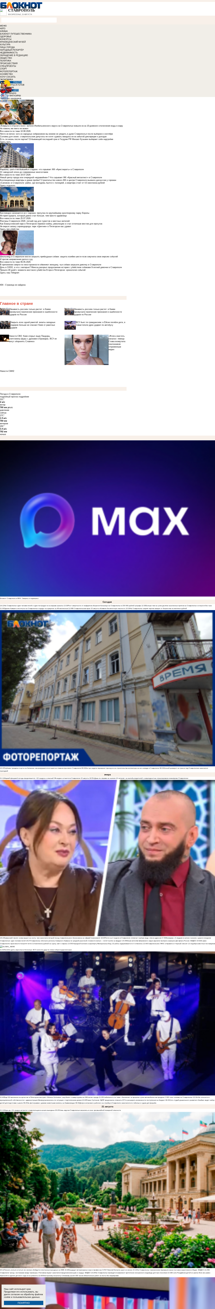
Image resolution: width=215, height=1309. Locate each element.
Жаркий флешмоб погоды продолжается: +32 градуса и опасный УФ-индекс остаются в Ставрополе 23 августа (46, 778)
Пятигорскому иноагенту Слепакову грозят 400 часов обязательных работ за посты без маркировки (80, 1275)
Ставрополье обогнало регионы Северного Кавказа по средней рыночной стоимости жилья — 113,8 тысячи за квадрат (76, 941)
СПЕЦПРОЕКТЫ (8, 66)
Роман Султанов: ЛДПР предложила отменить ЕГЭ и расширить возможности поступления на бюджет (125, 1100)
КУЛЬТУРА (5, 44)
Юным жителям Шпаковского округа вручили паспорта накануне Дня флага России (158, 941)
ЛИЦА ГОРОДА (7, 47)
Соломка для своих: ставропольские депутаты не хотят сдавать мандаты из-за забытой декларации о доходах (53, 136)
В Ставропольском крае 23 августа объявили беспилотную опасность (98, 608)
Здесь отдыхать (7, 185)
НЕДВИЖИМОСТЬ (9, 52)
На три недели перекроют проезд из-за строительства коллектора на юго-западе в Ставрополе (123, 768)
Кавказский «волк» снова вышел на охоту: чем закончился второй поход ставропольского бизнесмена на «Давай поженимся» (52, 938)
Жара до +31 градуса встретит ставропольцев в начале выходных (29, 1110)
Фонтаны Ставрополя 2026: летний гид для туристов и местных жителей (35, 221)
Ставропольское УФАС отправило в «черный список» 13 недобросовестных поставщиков (181, 943)
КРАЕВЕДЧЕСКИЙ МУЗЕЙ (13, 42)
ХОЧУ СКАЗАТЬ (8, 77)
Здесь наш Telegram (9, 272)
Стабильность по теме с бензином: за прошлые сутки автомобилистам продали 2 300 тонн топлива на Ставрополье (147, 1097)
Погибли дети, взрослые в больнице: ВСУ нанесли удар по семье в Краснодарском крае (38, 950)
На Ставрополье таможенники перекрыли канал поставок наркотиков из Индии (167, 1270)
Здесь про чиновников (10, 98)
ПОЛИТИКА (5, 61)
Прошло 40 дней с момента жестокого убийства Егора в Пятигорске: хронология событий (42, 270)
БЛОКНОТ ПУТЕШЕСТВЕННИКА (16, 34)
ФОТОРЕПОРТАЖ (8, 71)
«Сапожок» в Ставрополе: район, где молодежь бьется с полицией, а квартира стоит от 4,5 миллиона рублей (52, 183)
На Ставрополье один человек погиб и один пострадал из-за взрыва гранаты (33, 605)
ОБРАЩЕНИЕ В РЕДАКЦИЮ (14, 55)
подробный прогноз (9, 396)
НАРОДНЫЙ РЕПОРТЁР (12, 50)
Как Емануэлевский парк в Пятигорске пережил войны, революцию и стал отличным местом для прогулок (51, 224)
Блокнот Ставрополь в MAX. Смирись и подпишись (19, 598)
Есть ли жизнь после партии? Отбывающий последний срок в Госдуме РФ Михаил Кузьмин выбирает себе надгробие (56, 139)
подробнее (24, 396)
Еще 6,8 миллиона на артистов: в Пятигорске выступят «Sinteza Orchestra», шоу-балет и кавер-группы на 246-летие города (51, 1097)
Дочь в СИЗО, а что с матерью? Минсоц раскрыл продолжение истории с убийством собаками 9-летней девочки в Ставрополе (61, 267)
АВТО (2, 28)
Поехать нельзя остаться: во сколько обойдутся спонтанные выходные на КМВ (34, 1270)
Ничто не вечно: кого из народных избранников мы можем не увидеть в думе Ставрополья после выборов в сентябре (56, 134)
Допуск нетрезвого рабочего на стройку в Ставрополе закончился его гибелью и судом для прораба (118, 1103)
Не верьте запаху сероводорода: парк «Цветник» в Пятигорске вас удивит (35, 226)
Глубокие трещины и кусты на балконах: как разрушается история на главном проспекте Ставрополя (42, 768)
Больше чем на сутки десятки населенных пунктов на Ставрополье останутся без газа (179, 605)
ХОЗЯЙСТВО (6, 74)
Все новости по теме (10, 131)
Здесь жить (5, 142)
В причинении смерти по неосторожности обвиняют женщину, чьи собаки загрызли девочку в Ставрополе (50, 264)
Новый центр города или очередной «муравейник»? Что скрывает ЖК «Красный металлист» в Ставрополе (51, 177)
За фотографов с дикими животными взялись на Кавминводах (51, 1103)
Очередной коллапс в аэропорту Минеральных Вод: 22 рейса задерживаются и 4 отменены (107, 943)
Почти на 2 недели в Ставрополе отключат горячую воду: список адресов (133, 938)
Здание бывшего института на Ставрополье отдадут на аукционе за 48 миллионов (36, 608)
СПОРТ (3, 69)
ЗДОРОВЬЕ (5, 36)
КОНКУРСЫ (5, 39)
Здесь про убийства (9, 229)
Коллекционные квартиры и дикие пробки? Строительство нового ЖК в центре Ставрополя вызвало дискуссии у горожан (58, 180)
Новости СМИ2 (7, 371)
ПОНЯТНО (24, 1303)
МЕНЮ (3, 26)
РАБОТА (17, 82)
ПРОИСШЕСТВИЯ (8, 63)
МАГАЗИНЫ (15, 95)
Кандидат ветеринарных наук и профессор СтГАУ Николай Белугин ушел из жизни (100, 1270)
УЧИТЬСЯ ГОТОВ (16, 85)
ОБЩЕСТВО (6, 58)
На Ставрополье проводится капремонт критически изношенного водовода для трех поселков (131, 1273)
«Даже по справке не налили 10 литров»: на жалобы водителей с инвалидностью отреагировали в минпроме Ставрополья (140, 778)
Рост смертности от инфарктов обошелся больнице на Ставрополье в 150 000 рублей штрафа (104, 605)
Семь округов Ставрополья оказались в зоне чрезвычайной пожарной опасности (90, 1110)
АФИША (4, 31)
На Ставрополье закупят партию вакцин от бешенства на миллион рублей (158, 608)
